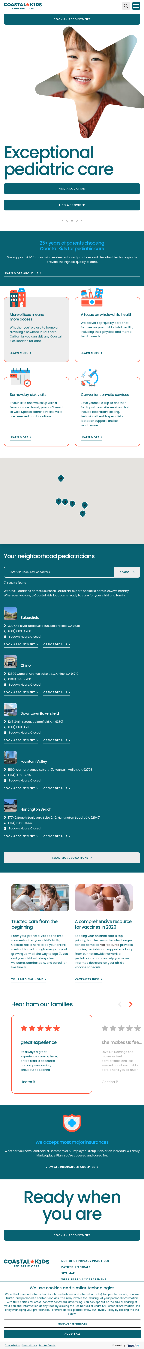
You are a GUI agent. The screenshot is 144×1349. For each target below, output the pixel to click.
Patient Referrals (76, 1267)
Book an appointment (72, 19)
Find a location (72, 188)
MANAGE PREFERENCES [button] (72, 1323)
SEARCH (126, 572)
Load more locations (70, 858)
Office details (55, 644)
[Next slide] (81, 221)
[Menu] (136, 6)
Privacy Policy (29, 1345)
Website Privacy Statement (83, 1279)
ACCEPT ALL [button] (72, 1334)
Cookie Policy (12, 1345)
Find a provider (72, 205)
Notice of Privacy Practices (85, 1261)
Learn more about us (21, 273)
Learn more (19, 353)
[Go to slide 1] (67, 221)
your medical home (27, 979)
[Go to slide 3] (77, 221)
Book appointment (19, 644)
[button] (61, 478)
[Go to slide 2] (72, 221)
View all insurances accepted (71, 1167)
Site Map (68, 1273)
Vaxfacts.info (87, 979)
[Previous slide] (63, 221)
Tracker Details (47, 1345)
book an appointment (72, 1235)
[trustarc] (133, 1345)
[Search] (126, 6)
